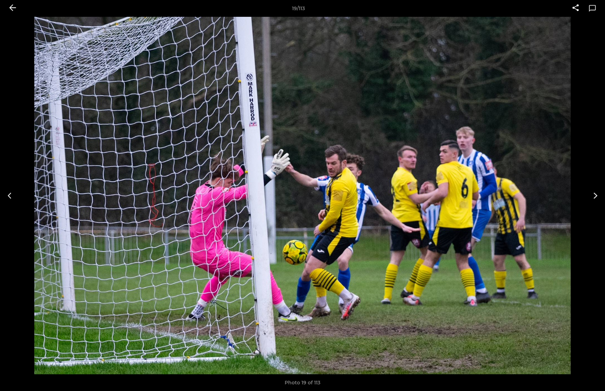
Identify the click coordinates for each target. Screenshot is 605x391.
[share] (575, 8)
